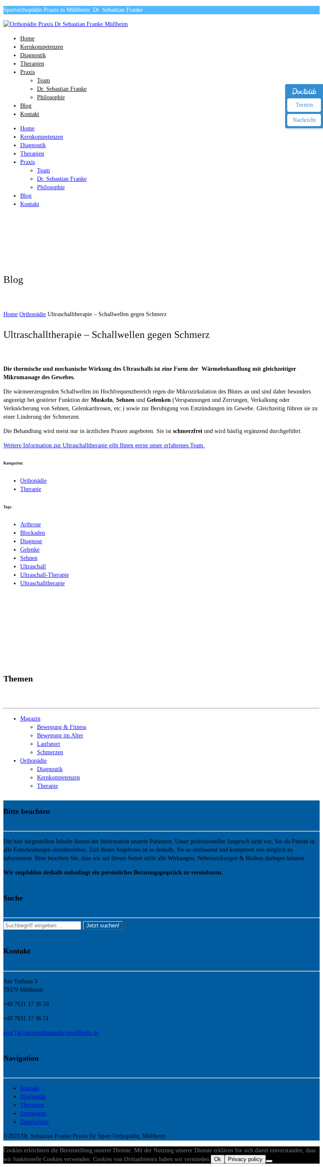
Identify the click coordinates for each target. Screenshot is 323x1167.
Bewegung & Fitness (61, 727)
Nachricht (304, 120)
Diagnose (31, 541)
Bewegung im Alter (60, 735)
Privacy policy (245, 1159)
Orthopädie (33, 481)
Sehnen (28, 558)
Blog (26, 106)
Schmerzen (50, 752)
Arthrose (30, 524)
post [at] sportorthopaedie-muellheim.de (51, 1033)
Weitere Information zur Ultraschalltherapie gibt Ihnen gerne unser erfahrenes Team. (104, 445)
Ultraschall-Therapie (44, 575)
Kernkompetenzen (41, 47)
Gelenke (30, 550)
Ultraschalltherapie (42, 583)
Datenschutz (34, 1122)
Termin (304, 105)
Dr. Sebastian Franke (62, 89)
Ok (217, 1159)
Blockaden (32, 533)
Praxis (27, 72)
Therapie (30, 489)
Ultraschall (33, 566)
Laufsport (48, 744)
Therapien (32, 64)
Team (43, 80)
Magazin (30, 719)
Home (27, 38)
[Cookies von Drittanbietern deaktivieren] (269, 1161)
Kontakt (29, 114)
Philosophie (51, 97)
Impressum (33, 1113)
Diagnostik (33, 55)
